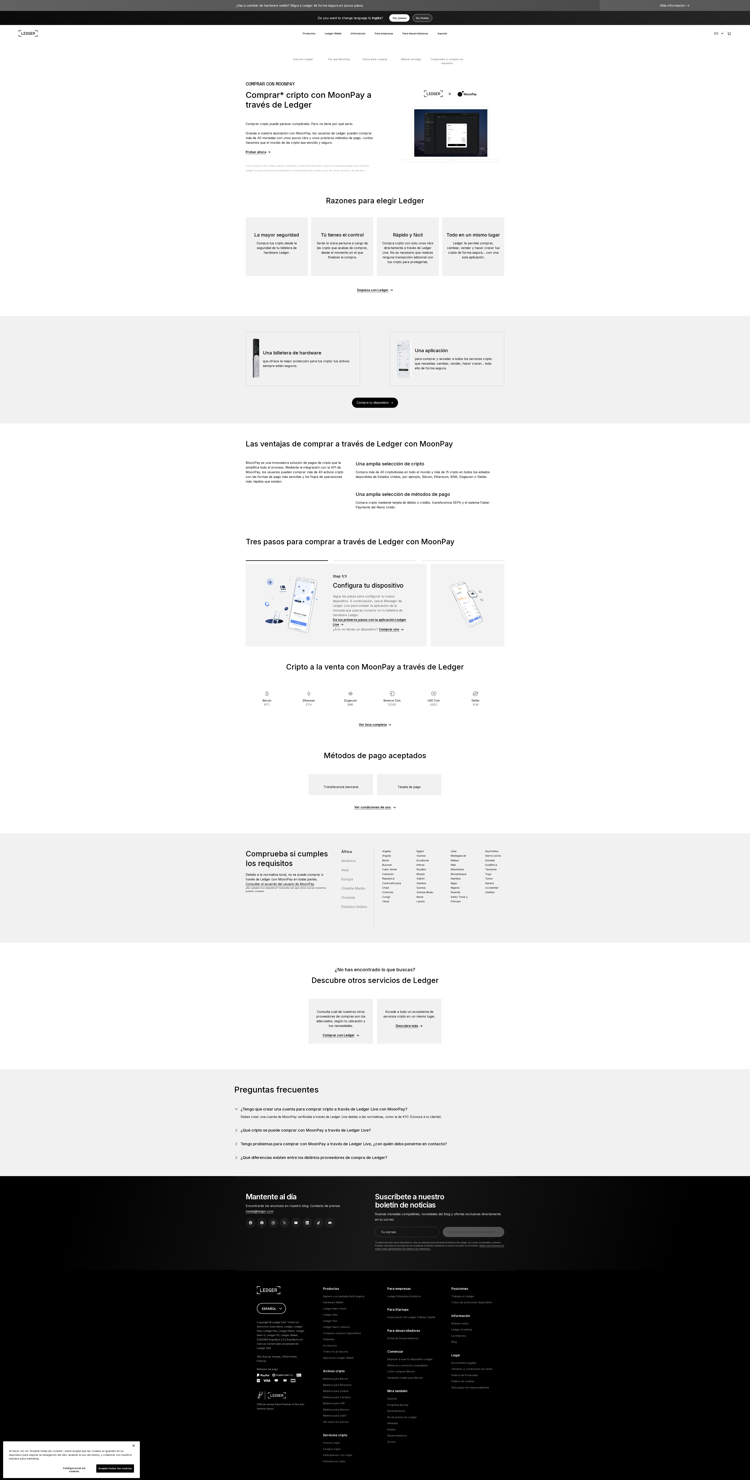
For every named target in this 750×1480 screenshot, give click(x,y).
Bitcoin (267, 702)
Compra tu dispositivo (373, 402)
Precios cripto (331, 1442)
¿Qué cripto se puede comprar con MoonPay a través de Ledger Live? (306, 1130)
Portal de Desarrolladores (403, 1338)
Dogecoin (350, 702)
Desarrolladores (397, 1435)
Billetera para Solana (335, 1391)
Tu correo (388, 1232)
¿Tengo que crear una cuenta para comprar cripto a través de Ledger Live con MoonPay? (324, 1109)
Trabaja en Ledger (462, 1296)
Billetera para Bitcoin (335, 1378)
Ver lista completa (373, 725)
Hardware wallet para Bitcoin (405, 1377)
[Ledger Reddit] (250, 1223)
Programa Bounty (397, 1404)
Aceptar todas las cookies (115, 1468)
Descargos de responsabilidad (470, 1387)
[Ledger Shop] (729, 33)
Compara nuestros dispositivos (342, 1333)
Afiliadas (392, 1423)
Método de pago (411, 59)
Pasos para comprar (375, 59)
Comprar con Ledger (339, 1035)
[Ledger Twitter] (284, 1223)
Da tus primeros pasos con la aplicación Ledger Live (369, 622)
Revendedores (396, 1410)
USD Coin (434, 702)
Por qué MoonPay (339, 59)
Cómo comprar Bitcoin (401, 1371)
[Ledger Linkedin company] (307, 1223)
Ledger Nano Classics (336, 1326)
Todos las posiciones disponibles (471, 1302)
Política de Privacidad (464, 1375)
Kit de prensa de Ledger (402, 1417)
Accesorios (330, 1345)
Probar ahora (256, 152)
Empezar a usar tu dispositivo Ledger (410, 1359)
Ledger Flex (330, 1320)
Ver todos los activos (336, 1421)
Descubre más (407, 1026)
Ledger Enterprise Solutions (404, 1296)
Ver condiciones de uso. (372, 807)
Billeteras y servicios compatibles (407, 1365)
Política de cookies (462, 1381)
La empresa (458, 1335)
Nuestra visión (460, 1323)
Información (358, 33)
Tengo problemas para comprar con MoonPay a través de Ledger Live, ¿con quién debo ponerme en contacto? (344, 1144)
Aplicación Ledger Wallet (338, 1357)
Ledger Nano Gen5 (334, 1308)
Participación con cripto (337, 1455)
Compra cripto (332, 1449)
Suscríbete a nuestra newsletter (471, 1232)
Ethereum (309, 702)
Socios (391, 1441)
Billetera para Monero (336, 1409)
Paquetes (329, 1339)
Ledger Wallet (333, 33)
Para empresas (384, 33)
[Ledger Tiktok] (318, 1223)
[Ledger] (28, 33)
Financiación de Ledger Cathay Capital (411, 1317)
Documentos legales (463, 1362)
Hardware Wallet (333, 1302)
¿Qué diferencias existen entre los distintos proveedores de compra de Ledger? (314, 1157)
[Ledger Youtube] (296, 1223)
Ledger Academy (461, 1329)
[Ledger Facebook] (262, 1223)
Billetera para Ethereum (337, 1384)
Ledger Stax (330, 1314)
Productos (309, 33)
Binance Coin (392, 702)
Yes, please (399, 18)
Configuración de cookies (74, 1470)
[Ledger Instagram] (273, 1223)
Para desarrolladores (415, 33)
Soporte (442, 33)
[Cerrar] (133, 1445)
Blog (454, 1341)
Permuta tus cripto (334, 1461)
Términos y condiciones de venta (471, 1368)
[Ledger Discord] (330, 1223)
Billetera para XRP (334, 1403)
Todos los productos (335, 1351)
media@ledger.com (259, 1211)
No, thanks (422, 18)
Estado (391, 1429)
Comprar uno (389, 629)
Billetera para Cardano (337, 1397)
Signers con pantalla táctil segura (343, 1296)
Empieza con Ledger (372, 290)
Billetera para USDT (335, 1415)
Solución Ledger (303, 59)
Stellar (475, 702)
